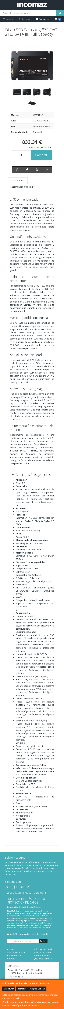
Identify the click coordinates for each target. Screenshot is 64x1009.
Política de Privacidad (41, 928)
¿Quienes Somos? (42, 958)
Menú (9, 19)
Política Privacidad (16, 952)
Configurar (9, 988)
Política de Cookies (49, 1005)
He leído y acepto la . (30, 934)
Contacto (43, 19)
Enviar (43, 941)
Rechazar (22, 988)
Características (17, 180)
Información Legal (43, 949)
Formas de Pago (42, 955)
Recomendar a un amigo (22, 186)
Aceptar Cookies (37, 988)
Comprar (41, 155)
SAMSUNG (37, 114)
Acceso (25, 19)
